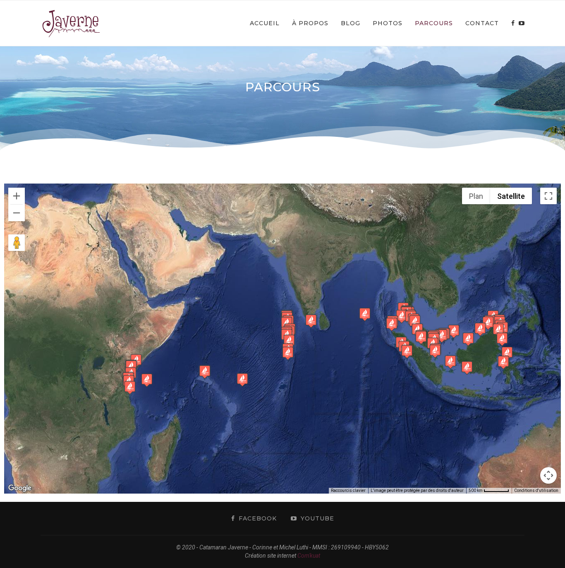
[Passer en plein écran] (548, 196)
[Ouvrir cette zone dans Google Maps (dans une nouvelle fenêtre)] (20, 488)
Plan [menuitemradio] (476, 196)
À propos (310, 23)
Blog (350, 23)
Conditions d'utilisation (536, 490)
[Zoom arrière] (16, 213)
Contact (482, 23)
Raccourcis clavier (348, 490)
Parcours (434, 23)
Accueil (265, 23)
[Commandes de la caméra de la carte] (548, 475)
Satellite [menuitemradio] (511, 196)
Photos (387, 23)
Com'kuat (308, 555)
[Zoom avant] (16, 196)
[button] (129, 387)
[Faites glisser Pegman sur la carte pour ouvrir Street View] (16, 242)
